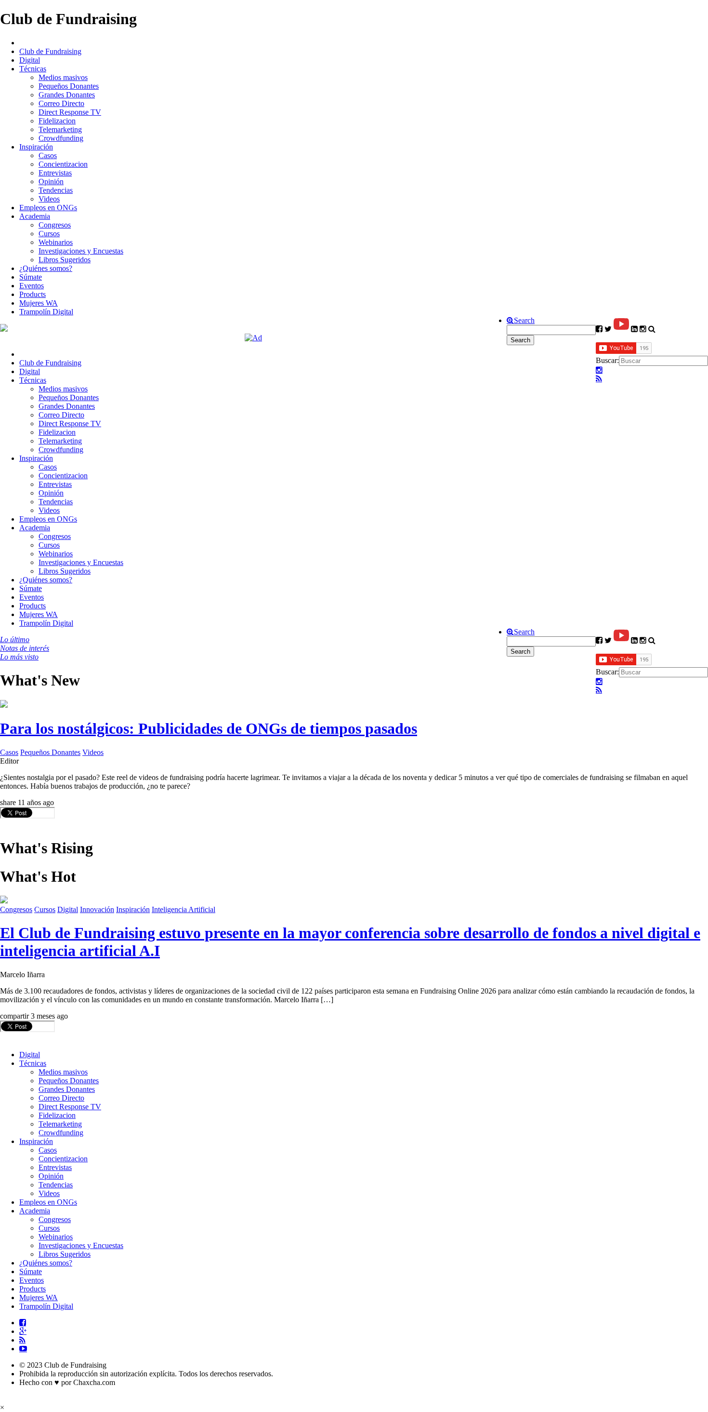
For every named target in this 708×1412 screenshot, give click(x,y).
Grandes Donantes (67, 95)
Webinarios (56, 242)
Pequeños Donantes (69, 86)
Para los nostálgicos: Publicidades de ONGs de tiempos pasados (208, 728)
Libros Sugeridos (65, 260)
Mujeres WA (38, 303)
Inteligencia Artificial (183, 909)
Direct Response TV (70, 112)
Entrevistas (55, 173)
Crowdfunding (61, 138)
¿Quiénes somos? (45, 268)
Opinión (51, 181)
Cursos (49, 233)
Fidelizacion (57, 121)
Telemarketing (60, 129)
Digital (29, 60)
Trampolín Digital (46, 312)
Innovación (97, 909)
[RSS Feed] (599, 379)
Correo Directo (61, 103)
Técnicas (32, 69)
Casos (48, 155)
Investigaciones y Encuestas (81, 251)
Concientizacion (63, 164)
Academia (34, 216)
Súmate (30, 277)
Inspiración (36, 147)
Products (32, 294)
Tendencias (56, 190)
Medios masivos (63, 77)
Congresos (55, 225)
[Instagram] (599, 370)
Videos (49, 199)
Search (524, 320)
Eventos (31, 286)
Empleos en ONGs (48, 207)
